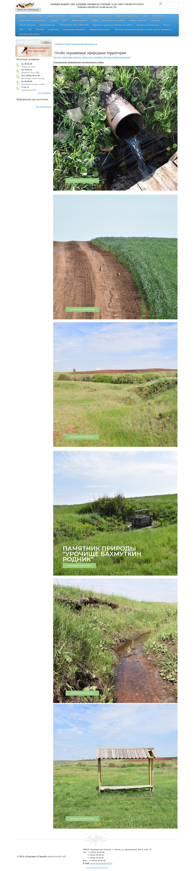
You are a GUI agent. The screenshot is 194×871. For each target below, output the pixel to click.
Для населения (158, 16)
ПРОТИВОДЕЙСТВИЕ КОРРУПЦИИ (74, 25)
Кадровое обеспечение (56, 16)
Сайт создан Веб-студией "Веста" (97, 867)
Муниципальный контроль (29, 34)
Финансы (167, 25)
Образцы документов (137, 21)
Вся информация (43, 107)
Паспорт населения (27, 25)
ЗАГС (21, 30)
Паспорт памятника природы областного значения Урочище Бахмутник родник (91, 57)
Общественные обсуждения (74, 30)
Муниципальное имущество (148, 25)
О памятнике (53, 30)
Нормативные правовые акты (127, 16)
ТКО (29, 30)
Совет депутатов (77, 16)
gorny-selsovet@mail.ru (101, 863)
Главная (22, 16)
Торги (145, 16)
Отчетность (155, 21)
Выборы (95, 21)
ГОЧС (65, 21)
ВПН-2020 (40, 30)
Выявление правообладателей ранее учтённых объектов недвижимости (143, 30)
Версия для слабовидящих (28, 10)
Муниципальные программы (114, 21)
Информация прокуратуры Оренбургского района (112, 25)
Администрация (36, 16)
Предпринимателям (47, 25)
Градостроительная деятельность (32, 21)
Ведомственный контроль (100, 30)
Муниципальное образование (99, 16)
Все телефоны (44, 93)
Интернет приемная (79, 21)
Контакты (54, 21)
